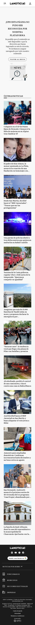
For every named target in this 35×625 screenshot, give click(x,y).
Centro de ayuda (17, 611)
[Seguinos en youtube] (16, 553)
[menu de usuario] (30, 3)
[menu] (5, 3)
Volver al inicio (17, 59)
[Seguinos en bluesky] (12, 553)
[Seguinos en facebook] (23, 553)
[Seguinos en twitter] (19, 553)
